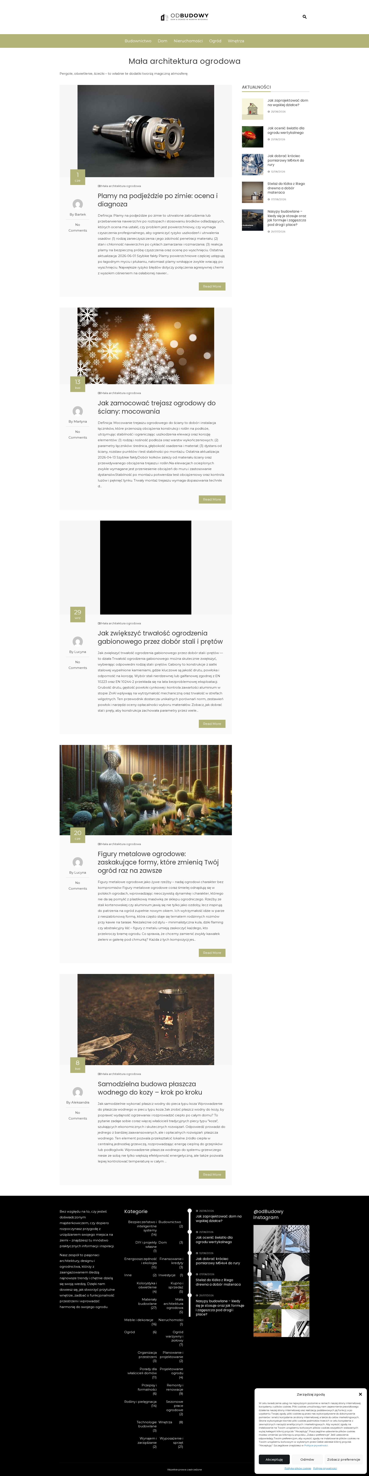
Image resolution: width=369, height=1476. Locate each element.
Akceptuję (274, 1459)
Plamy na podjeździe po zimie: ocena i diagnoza (158, 200)
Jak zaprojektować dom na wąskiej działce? (288, 102)
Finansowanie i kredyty (171, 1261)
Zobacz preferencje (343, 1459)
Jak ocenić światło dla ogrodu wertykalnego (286, 130)
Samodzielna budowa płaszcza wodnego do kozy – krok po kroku (150, 1088)
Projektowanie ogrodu (171, 1371)
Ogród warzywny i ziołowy (174, 1336)
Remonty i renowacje (174, 1387)
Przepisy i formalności (147, 1387)
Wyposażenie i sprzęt (171, 1440)
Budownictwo (138, 41)
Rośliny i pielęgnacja (140, 1402)
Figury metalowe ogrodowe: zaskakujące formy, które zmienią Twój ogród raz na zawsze (158, 862)
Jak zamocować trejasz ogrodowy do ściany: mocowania (157, 407)
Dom (162, 41)
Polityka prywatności (325, 1468)
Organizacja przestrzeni (147, 1354)
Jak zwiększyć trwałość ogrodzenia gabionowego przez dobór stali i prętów (160, 637)
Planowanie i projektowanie (171, 1354)
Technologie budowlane (147, 1424)
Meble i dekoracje (138, 1320)
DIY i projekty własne (146, 1244)
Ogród (215, 41)
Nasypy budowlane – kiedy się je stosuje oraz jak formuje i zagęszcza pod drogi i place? (287, 218)
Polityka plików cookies (298, 1468)
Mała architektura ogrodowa (121, 186)
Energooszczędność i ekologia (140, 1261)
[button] (360, 1394)
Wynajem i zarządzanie (147, 1440)
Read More (212, 286)
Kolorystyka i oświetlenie (147, 1285)
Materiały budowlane (147, 1301)
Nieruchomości (188, 41)
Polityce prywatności (316, 1445)
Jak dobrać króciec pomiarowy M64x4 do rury (286, 160)
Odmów (307, 1459)
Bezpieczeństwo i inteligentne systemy (142, 1226)
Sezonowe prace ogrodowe (174, 1406)
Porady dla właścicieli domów (142, 1371)
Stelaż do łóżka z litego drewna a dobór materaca (286, 188)
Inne (128, 1275)
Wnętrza (236, 41)
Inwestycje (167, 1275)
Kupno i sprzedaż (175, 1285)
